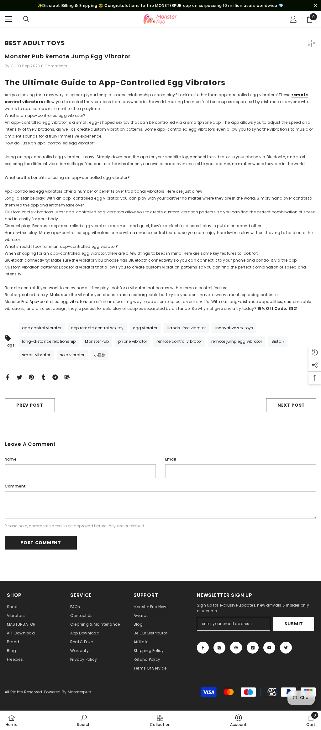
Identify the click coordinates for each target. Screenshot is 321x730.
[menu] (8, 19)
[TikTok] (253, 648)
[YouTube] (269, 648)
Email (170, 459)
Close (315, 5)
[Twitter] (19, 376)
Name (11, 459)
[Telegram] (55, 376)
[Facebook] (7, 376)
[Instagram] (219, 648)
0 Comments (54, 66)
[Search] (26, 19)
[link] (83, 720)
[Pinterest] (31, 376)
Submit (293, 624)
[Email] (67, 376)
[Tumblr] (43, 376)
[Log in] (293, 19)
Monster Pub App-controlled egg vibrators (46, 301)
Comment (15, 486)
